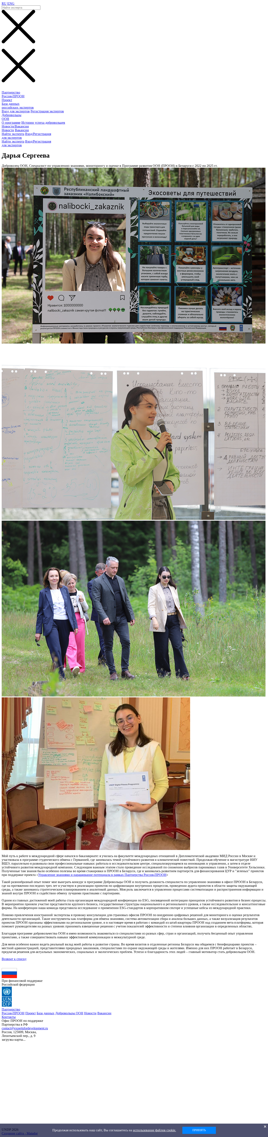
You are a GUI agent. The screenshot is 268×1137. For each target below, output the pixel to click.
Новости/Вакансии (15, 126)
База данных (45, 1013)
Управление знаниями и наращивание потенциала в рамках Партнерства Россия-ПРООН (102, 875)
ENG (10, 3)
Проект (7, 100)
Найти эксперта (13, 134)
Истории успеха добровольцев (43, 122)
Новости (8, 130)
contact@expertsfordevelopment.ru (25, 1028)
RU (4, 3)
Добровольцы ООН (69, 1013)
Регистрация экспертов (47, 111)
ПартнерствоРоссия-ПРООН (13, 94)
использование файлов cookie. (154, 1130)
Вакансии (22, 130)
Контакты (9, 1017)
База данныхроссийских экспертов (18, 105)
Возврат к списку (14, 959)
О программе (11, 122)
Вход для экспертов (16, 111)
